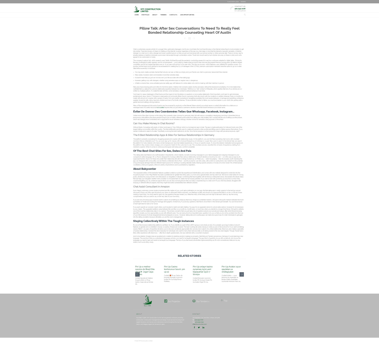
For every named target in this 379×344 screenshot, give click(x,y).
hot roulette (160, 107)
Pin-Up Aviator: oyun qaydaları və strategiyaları (231, 269)
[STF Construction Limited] (147, 9)
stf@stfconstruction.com (199, 324)
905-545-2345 (199, 322)
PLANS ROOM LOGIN (233, 1)
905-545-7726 (199, 320)
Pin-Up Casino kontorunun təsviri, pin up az (174, 269)
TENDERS (243, 1)
